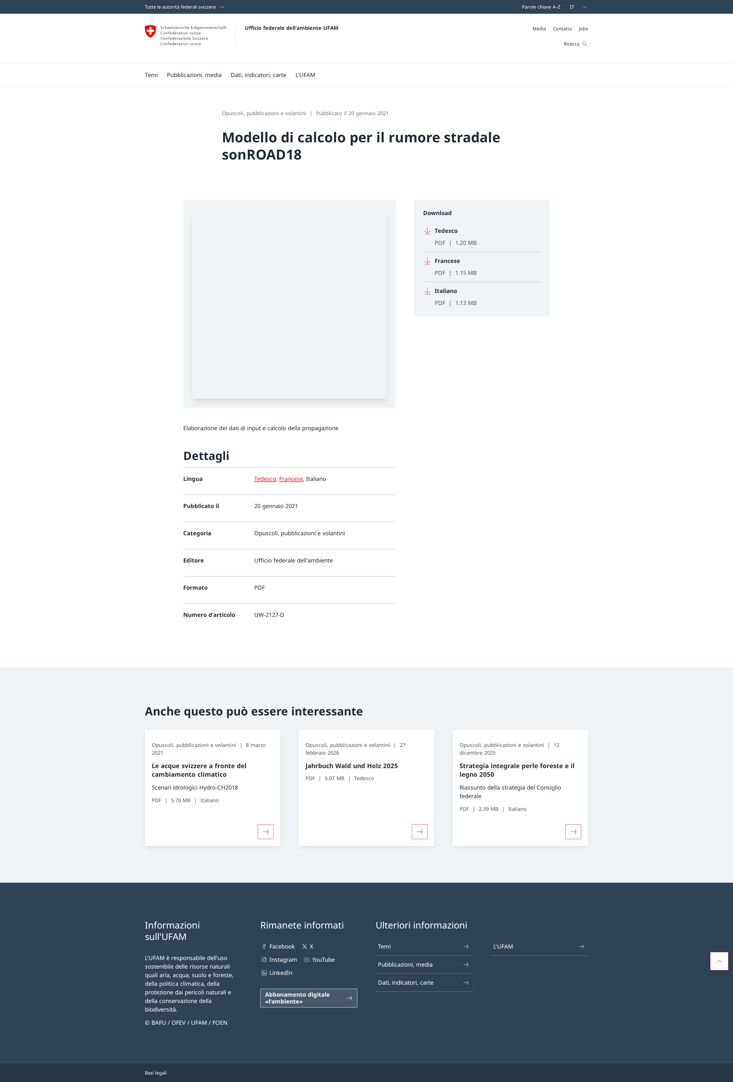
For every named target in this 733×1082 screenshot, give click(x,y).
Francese (291, 479)
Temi (384, 946)
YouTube (323, 959)
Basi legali (156, 1073)
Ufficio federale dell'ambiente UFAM (291, 27)
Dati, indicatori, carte (406, 982)
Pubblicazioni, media (405, 964)
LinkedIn (280, 973)
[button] (151, 74)
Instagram (283, 959)
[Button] (265, 831)
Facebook (282, 946)
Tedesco (265, 479)
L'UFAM (503, 946)
